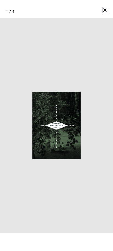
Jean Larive (88, 12)
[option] (56, 125)
